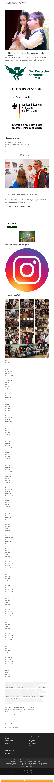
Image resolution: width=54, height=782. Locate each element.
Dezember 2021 (9, 467)
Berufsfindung (30, 685)
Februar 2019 (8, 533)
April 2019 (7, 528)
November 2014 (9, 637)
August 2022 (8, 450)
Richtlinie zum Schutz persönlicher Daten (37, 763)
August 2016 (8, 596)
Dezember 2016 (9, 589)
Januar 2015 (8, 633)
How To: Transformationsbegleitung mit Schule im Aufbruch (19, 709)
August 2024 (8, 402)
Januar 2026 (8, 373)
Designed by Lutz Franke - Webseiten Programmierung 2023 (27, 772)
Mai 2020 (7, 504)
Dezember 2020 (9, 489)
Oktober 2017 (8, 567)
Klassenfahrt (43, 691)
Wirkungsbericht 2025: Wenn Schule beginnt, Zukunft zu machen (20, 707)
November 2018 (9, 539)
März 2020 (7, 509)
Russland (13, 698)
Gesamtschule (39, 689)
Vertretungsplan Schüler (33, 759)
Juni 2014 (7, 648)
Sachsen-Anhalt (19, 698)
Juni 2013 (7, 674)
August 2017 (8, 572)
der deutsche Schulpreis (21, 687)
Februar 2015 (8, 631)
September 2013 (9, 668)
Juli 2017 (7, 574)
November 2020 (9, 491)
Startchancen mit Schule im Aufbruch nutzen (16, 711)
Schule (31, 698)
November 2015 (9, 613)
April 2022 (7, 458)
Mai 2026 (7, 365)
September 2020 (9, 495)
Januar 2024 (8, 415)
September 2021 (9, 474)
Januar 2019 (8, 535)
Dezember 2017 (9, 563)
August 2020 (8, 498)
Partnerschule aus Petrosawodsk (23, 696)
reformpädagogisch (40, 696)
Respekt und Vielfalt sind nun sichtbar (14, 142)
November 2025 (9, 378)
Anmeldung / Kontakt (10, 750)
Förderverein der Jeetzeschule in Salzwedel (23, 194)
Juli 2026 (7, 360)
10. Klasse (8, 682)
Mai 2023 (7, 432)
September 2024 (9, 399)
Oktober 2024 (8, 397)
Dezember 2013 (9, 661)
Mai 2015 (7, 624)
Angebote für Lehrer (10, 685)
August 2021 (8, 476)
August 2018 (8, 546)
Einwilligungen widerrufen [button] (26, 766)
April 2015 (7, 626)
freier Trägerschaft (9, 689)
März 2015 (7, 628)
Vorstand (7, 753)
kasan (37, 691)
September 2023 (9, 423)
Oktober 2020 (8, 493)
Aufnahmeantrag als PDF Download (16, 202)
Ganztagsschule (31, 689)
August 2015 (8, 620)
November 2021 (9, 469)
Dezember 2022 (9, 443)
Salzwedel (26, 698)
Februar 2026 (8, 371)
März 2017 (7, 583)
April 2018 (7, 554)
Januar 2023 (8, 441)
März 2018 (7, 556)
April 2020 (7, 506)
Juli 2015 (7, 622)
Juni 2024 (7, 406)
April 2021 (7, 482)
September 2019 (9, 519)
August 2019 (8, 522)
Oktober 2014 (8, 639)
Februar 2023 (8, 439)
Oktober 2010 (8, 679)
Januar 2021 (8, 487)
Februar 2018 (8, 559)
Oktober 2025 (8, 380)
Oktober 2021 (8, 471)
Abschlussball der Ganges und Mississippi (24, 682)
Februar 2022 (8, 463)
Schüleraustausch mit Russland (12, 700)
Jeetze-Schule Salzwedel (23, 691)
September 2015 (9, 618)
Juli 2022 (7, 452)
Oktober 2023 (8, 421)
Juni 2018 (7, 550)
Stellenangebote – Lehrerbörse (12, 752)
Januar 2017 (8, 587)
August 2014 (8, 644)
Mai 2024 (7, 408)
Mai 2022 (7, 456)
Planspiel (33, 696)
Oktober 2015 (8, 615)
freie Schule (17, 689)
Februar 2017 (8, 585)
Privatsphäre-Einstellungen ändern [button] (15, 765)
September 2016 (9, 594)
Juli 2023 (7, 428)
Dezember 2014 (9, 635)
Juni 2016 (7, 598)
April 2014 (7, 652)
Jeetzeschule (32, 691)
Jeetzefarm (7, 743)
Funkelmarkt (24, 689)
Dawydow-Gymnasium (10, 687)
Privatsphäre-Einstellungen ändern (13, 720)
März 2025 (7, 391)
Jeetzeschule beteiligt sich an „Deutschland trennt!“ (17, 146)
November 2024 (9, 395)
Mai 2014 (7, 650)
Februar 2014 (8, 657)
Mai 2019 (7, 526)
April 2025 (7, 389)
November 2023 (9, 419)
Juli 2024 (7, 404)
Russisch (7, 698)
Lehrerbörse (22, 694)
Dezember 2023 (9, 417)
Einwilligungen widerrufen (11, 727)
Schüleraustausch (37, 698)
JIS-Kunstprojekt (27, 155)
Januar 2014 (8, 659)
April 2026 (7, 367)
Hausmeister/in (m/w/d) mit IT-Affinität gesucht (16, 149)
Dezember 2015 (9, 611)
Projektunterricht (33, 738)
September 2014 (9, 642)
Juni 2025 (7, 384)
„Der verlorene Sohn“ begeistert (12, 151)
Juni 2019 (7, 524)
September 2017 (9, 570)
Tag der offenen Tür (32, 700)
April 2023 (7, 434)
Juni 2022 (7, 454)
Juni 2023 (7, 430)
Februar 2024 (8, 413)
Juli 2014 (7, 646)
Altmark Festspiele (42, 682)
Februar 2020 (8, 511)
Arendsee (24, 685)
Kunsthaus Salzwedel (10, 694)
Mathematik (35, 694)
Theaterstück (40, 700)
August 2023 (8, 426)
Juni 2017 (7, 576)
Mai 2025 (7, 386)
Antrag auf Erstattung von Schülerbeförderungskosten (23, 761)
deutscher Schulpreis (32, 687)
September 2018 (9, 543)
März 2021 (7, 485)
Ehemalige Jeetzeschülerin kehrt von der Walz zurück (17, 144)
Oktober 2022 (8, 447)
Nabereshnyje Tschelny (10, 696)
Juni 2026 (7, 362)
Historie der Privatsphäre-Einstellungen (14, 723)
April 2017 (7, 580)
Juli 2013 (7, 672)
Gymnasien (8, 691)
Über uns (7, 738)
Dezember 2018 (9, 537)
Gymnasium (14, 691)
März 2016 (7, 604)
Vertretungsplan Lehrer (19, 759)
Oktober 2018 (8, 541)
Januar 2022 (8, 465)
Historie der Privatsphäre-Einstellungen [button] (35, 765)
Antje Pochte (18, 685)
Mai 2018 (7, 552)
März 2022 (7, 460)
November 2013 (9, 663)
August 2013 (8, 670)
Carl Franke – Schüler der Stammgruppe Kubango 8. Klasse (26, 54)
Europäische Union (41, 687)
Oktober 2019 (8, 517)
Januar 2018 (8, 561)
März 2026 (7, 369)
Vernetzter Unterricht (34, 736)
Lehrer (17, 694)
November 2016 (9, 591)
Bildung (36, 685)
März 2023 (7, 437)
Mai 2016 (7, 600)
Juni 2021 (7, 480)
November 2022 (9, 445)
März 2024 (7, 410)
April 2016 (7, 602)
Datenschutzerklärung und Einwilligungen (15, 763)
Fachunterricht (32, 740)
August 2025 (8, 382)
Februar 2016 (8, 607)
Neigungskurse (32, 743)
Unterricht (7, 742)
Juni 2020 (7, 502)
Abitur (13, 682)
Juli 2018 (7, 548)
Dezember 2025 (9, 375)
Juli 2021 (7, 478)
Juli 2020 (7, 500)
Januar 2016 (8, 609)
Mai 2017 (7, 578)
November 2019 (9, 515)
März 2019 (7, 530)
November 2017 (9, 565)
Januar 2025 (8, 393)
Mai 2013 (7, 676)
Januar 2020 (8, 513)
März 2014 (7, 655)
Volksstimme (8, 703)
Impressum (40, 761)
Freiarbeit (31, 742)
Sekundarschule (23, 700)
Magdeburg (29, 694)
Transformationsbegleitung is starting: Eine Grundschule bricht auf (21, 714)
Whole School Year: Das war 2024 (13, 716)
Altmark (35, 682)
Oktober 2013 (8, 666)
